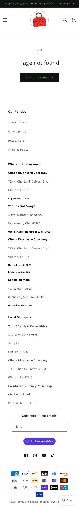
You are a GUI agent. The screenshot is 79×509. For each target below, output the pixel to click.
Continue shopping (39, 77)
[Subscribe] (62, 427)
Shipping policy (18, 149)
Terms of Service (18, 122)
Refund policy (17, 131)
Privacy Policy (17, 140)
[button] (5, 20)
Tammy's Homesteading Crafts (33, 501)
